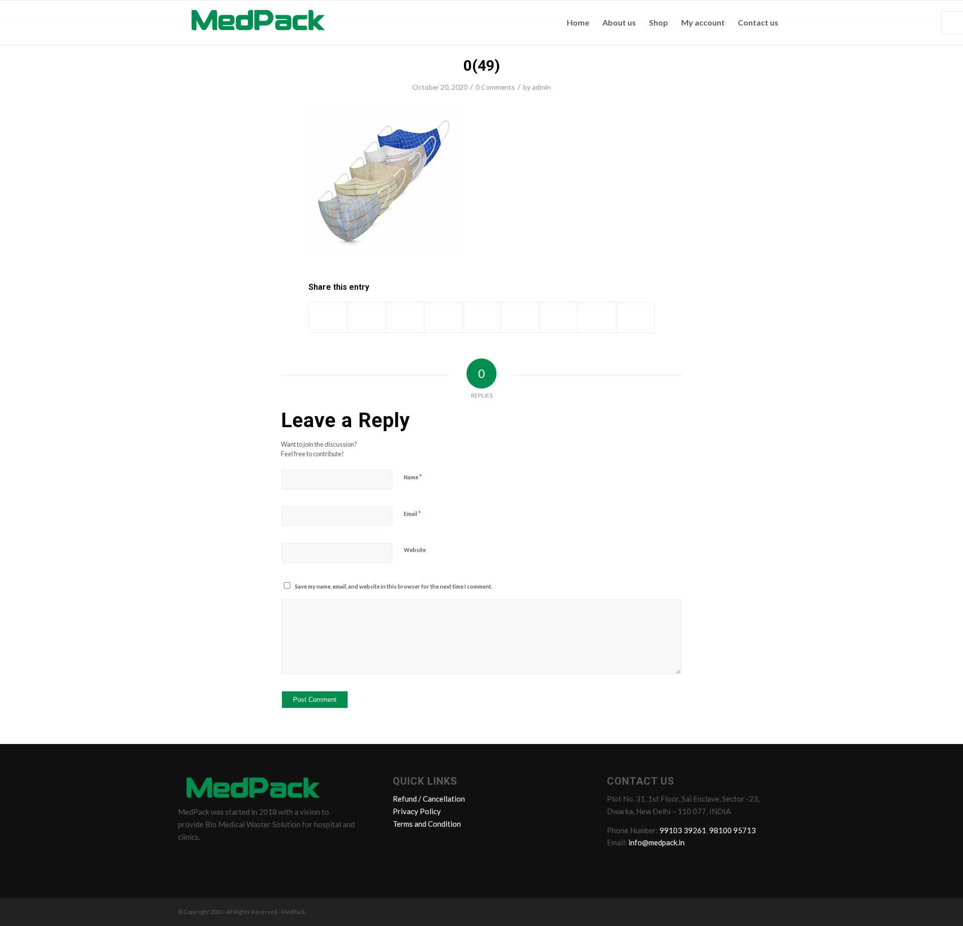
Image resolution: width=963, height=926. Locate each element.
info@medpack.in (656, 842)
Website (415, 549)
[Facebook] (187, 858)
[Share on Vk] (558, 317)
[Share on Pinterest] (443, 317)
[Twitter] (206, 858)
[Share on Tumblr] (520, 317)
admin (541, 87)
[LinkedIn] (225, 858)
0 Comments (495, 87)
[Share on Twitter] (366, 317)
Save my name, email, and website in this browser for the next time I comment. (393, 586)
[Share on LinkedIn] (482, 317)
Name (413, 477)
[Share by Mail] (635, 317)
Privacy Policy (417, 811)
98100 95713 (732, 830)
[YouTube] (244, 858)
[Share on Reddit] (596, 317)
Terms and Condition (427, 823)
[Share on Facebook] (328, 317)
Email (412, 513)
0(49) (481, 65)
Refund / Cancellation (429, 798)
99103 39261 (683, 830)
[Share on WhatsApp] (405, 317)
